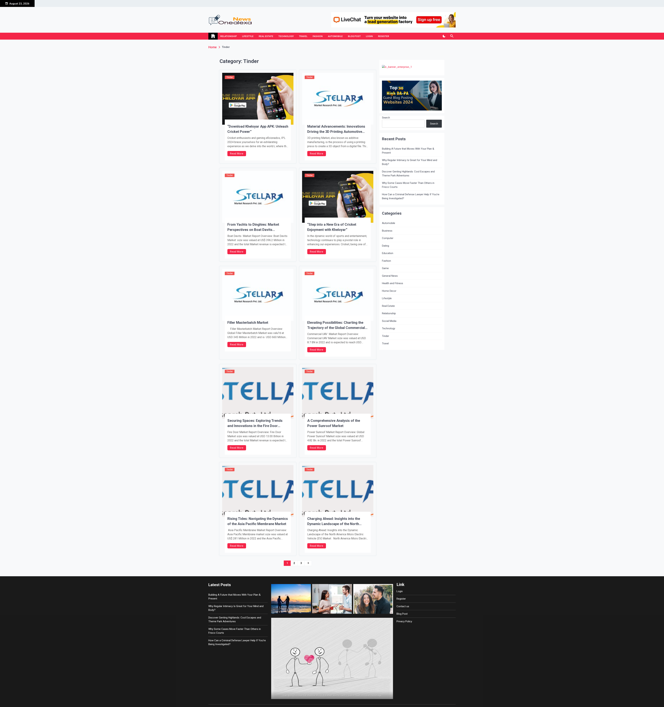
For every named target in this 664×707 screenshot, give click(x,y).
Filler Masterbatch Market (247, 322)
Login (369, 36)
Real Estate (266, 36)
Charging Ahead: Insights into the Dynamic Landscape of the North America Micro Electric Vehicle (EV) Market (335, 521)
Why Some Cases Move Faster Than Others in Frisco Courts (408, 185)
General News (390, 275)
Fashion (318, 36)
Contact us (402, 606)
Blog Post (354, 36)
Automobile (335, 36)
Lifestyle (247, 36)
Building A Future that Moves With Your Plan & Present (408, 150)
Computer (387, 238)
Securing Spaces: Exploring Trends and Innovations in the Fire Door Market (255, 423)
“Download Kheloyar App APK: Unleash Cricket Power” (257, 129)
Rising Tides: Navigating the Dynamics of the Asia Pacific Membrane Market (257, 521)
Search (386, 117)
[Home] (213, 36)
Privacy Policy (404, 621)
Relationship (228, 36)
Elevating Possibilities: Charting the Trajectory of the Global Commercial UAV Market (336, 325)
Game (385, 268)
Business (387, 230)
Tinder (230, 77)
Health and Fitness (392, 283)
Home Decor (389, 290)
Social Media (389, 321)
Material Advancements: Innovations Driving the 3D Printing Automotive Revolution (336, 129)
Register (383, 36)
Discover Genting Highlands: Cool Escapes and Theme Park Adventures (408, 173)
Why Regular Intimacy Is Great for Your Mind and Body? (409, 162)
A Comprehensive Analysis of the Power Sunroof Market (333, 423)
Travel (303, 36)
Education (387, 253)
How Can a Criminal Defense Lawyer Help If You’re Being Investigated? (410, 196)
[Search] (452, 36)
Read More (236, 153)
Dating (385, 245)
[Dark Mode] (444, 36)
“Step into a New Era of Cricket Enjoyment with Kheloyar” (331, 227)
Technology (286, 36)
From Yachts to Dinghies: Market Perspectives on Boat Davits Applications (253, 227)
